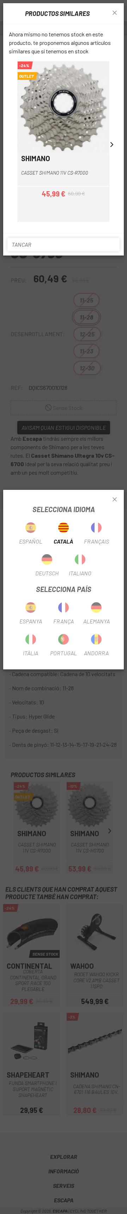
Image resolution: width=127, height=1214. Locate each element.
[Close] (114, 499)
